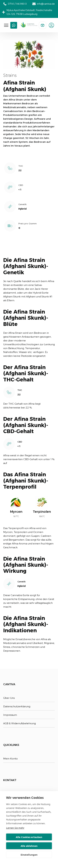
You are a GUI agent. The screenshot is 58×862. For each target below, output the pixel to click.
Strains (10, 75)
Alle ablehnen (29, 845)
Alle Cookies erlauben (29, 837)
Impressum (10, 714)
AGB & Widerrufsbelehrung (19, 723)
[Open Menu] (6, 25)
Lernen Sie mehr (15, 827)
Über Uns (9, 697)
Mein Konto (10, 758)
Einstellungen (29, 854)
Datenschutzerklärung (16, 706)
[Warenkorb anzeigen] (42, 25)
